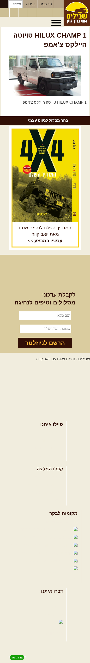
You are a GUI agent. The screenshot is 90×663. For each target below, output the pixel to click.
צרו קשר (56, 607)
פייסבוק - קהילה (34, 529)
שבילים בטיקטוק (58, 573)
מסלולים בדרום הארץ (45, 492)
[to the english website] (4, 12)
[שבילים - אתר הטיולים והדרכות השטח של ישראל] (77, 13)
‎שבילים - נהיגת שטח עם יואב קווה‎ (63, 359)
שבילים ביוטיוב (36, 537)
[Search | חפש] (4, 4)
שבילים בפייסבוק (58, 522)
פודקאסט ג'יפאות (30, 553)
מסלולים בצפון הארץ (46, 477)
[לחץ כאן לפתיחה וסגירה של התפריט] (57, 23)
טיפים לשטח (53, 500)
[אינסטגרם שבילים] (32, 13)
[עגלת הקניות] (49, 13)
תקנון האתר (53, 615)
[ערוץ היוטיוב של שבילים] (41, 13)
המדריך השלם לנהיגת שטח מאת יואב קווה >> (45, 234)
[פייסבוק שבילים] (23, 13)
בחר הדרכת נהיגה (48, 448)
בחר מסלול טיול (50, 432)
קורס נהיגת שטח (49, 456)
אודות (58, 599)
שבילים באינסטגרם (25, 561)
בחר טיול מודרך (50, 440)
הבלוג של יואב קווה (26, 545)
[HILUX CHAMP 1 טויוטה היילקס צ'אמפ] (45, 76)
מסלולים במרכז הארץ (45, 485)
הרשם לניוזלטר (45, 343)
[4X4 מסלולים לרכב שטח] (45, 175)
